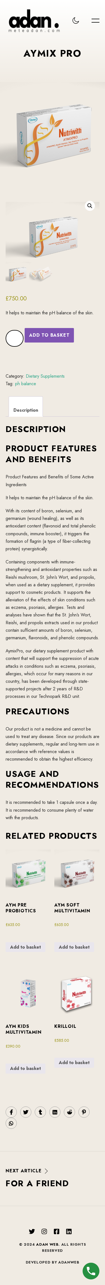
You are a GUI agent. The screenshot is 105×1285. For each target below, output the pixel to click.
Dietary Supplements (45, 376)
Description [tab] (25, 410)
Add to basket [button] (25, 947)
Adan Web (47, 1244)
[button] (90, 206)
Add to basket (49, 335)
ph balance (25, 383)
